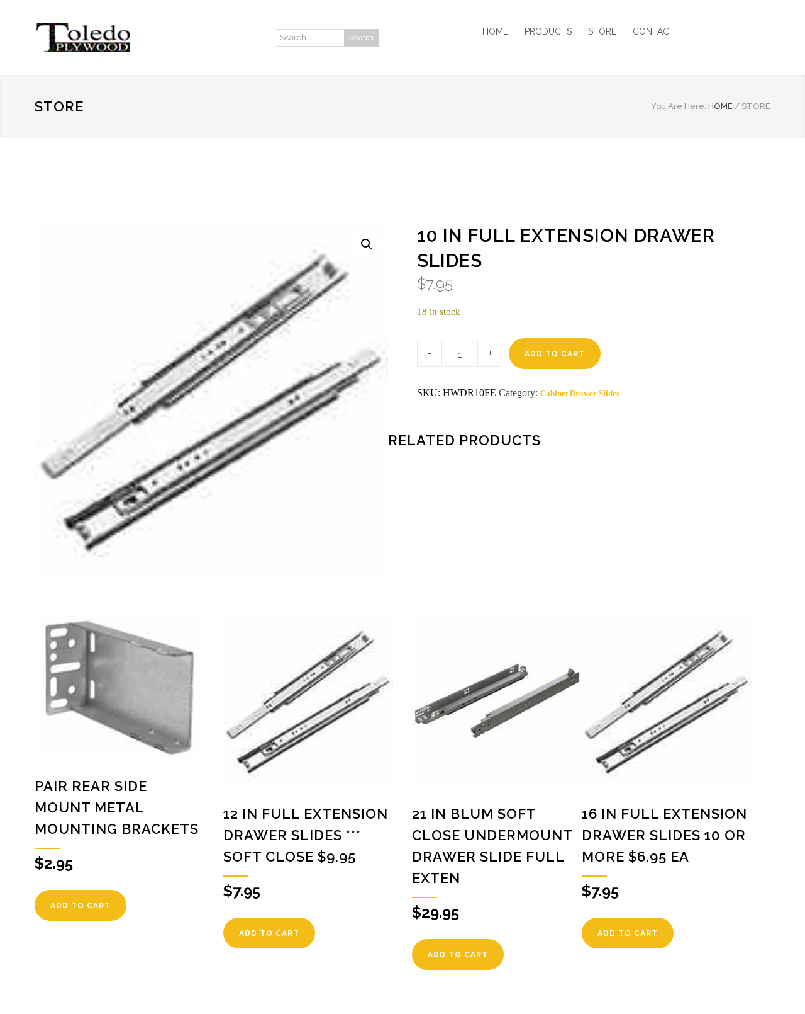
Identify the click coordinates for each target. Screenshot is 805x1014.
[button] (366, 244)
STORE (602, 31)
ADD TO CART (555, 354)
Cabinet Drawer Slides (579, 393)
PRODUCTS (548, 31)
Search (361, 37)
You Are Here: (678, 106)
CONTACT (654, 31)
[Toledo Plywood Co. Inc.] (151, 37)
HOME (495, 31)
